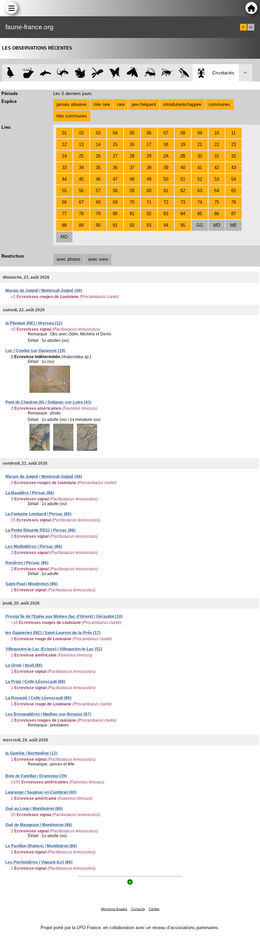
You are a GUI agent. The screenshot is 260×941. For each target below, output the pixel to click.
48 (132, 179)
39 (166, 167)
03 (98, 132)
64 (216, 190)
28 (132, 156)
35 (98, 167)
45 (81, 179)
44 (64, 179)
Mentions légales (114, 909)
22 (216, 144)
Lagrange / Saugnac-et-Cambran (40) (41, 792)
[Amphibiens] (80, 72)
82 (149, 213)
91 (115, 225)
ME (233, 225)
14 (98, 144)
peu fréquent (144, 104)
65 (233, 190)
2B (183, 156)
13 (81, 144)
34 (81, 167)
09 (199, 132)
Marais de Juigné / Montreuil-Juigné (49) (43, 290)
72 (166, 202)
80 (115, 213)
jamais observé (71, 104)
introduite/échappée (182, 104)
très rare (102, 104)
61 (166, 190)
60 (149, 190)
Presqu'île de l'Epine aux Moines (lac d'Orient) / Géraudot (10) (64, 616)
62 (182, 190)
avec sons (98, 259)
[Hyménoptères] (166, 72)
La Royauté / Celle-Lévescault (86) (38, 698)
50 (166, 179)
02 (81, 132)
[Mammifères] (28, 72)
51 (182, 179)
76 (233, 202)
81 (132, 213)
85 (199, 213)
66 (64, 202)
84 (182, 213)
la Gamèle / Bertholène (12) (31, 753)
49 (149, 179)
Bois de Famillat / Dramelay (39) (36, 776)
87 (233, 213)
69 (115, 202)
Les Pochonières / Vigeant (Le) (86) (38, 862)
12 (64, 144)
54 (233, 179)
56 (81, 190)
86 (216, 213)
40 (182, 167)
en (251, 27)
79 (98, 213)
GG (199, 225)
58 (115, 190)
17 (149, 144)
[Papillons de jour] (115, 72)
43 (233, 167)
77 (64, 213)
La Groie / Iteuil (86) (23, 665)
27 (115, 156)
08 (182, 132)
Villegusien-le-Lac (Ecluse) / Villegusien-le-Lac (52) (53, 649)
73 (182, 202)
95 (182, 225)
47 (115, 179)
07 (166, 132)
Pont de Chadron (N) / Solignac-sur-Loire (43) (48, 402)
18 (166, 144)
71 (149, 202)
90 (98, 225)
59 (132, 190)
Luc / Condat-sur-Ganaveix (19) (35, 350)
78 (81, 213)
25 (81, 156)
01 (64, 132)
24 (64, 156)
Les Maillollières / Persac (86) (33, 546)
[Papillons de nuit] (132, 72)
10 (216, 132)
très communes (72, 115)
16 (132, 144)
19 (182, 144)
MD (216, 225)
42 (216, 167)
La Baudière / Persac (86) (29, 493)
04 (115, 132)
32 (233, 156)
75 (216, 202)
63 (199, 190)
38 (149, 167)
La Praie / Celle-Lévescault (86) (35, 681)
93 (149, 225)
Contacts (138, 909)
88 (64, 225)
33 (64, 167)
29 (149, 156)
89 (81, 225)
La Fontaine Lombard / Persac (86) (38, 514)
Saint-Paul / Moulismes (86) (31, 584)
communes (219, 104)
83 (166, 213)
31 (216, 156)
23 (233, 144)
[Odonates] (97, 72)
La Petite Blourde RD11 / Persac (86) (40, 530)
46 (98, 179)
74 (199, 202)
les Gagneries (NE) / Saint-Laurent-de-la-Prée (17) (53, 632)
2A (166, 156)
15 (115, 144)
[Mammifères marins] (45, 72)
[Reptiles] (62, 72)
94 (166, 225)
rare (121, 104)
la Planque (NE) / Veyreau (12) (33, 323)
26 (98, 156)
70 (132, 202)
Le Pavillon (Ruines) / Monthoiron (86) (41, 846)
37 (132, 167)
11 (233, 132)
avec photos (69, 259)
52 (199, 179)
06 (149, 132)
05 (132, 132)
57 (98, 190)
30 (199, 156)
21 (199, 144)
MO (64, 236)
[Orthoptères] (149, 72)
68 (98, 202)
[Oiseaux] (10, 72)
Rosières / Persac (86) (26, 562)
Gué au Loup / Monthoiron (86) (34, 808)
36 (115, 167)
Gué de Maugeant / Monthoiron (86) (38, 825)
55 (64, 190)
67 (81, 202)
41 (199, 167)
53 (216, 179)
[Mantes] (184, 72)
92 (132, 225)
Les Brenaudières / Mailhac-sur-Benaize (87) (48, 714)
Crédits (154, 909)
